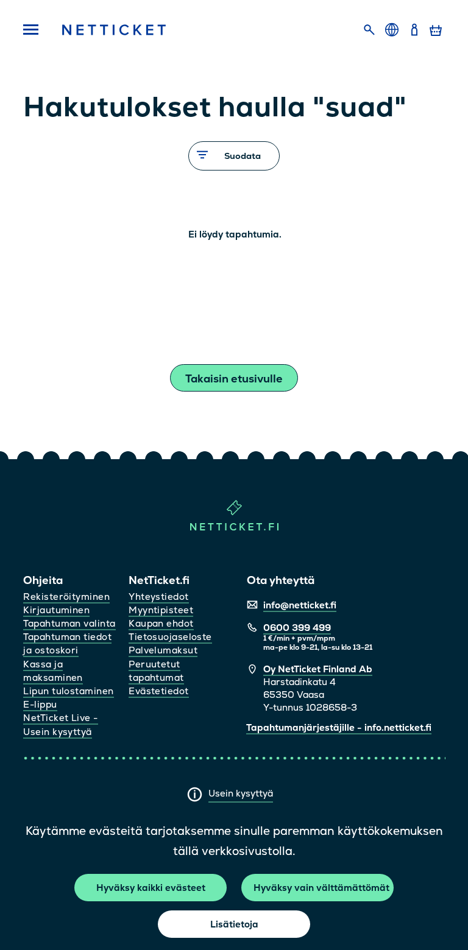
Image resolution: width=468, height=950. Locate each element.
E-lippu (40, 704)
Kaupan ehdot (161, 623)
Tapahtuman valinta (69, 623)
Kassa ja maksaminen (53, 670)
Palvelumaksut (163, 650)
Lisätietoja (234, 924)
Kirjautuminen (56, 610)
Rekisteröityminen (66, 596)
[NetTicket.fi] (234, 527)
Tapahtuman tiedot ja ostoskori (67, 643)
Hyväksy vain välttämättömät (321, 887)
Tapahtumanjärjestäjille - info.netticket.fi (338, 727)
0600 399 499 (297, 627)
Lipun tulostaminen (68, 691)
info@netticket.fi (299, 605)
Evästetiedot (158, 691)
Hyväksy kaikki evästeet (150, 887)
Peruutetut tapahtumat (156, 670)
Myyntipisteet (161, 610)
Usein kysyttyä (240, 793)
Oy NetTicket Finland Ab (317, 669)
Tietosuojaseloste (170, 636)
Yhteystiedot (158, 596)
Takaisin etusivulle (234, 378)
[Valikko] (31, 30)
